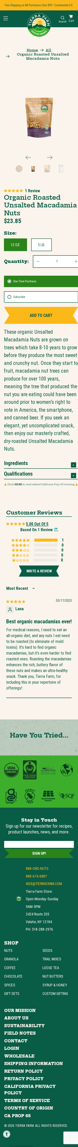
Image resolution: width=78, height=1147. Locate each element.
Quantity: (16, 261)
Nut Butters (52, 976)
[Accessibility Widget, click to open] (6, 1134)
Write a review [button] (39, 571)
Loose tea (50, 968)
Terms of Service (27, 1100)
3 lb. (41, 245)
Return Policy (23, 1071)
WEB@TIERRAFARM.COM (44, 884)
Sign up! (39, 853)
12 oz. (15, 245)
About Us (16, 1018)
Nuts (8, 950)
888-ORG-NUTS (37, 868)
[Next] (50, 157)
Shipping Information (33, 1063)
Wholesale (19, 1056)
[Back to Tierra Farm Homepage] (39, 25)
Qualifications (18, 474)
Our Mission (20, 1010)
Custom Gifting (55, 993)
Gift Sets (11, 993)
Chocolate (13, 976)
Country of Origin (28, 1108)
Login (11, 1048)
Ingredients (16, 463)
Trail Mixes (51, 959)
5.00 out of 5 (37, 523)
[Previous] (28, 157)
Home (32, 50)
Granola (11, 959)
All (48, 50)
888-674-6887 (36, 876)
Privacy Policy (24, 1078)
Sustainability (24, 1025)
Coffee (10, 968)
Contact (15, 1041)
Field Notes (20, 1033)
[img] (15, 601)
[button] (13, 190)
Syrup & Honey (54, 985)
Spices (9, 985)
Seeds (47, 950)
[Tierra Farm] (18, 898)
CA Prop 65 (17, 1116)
